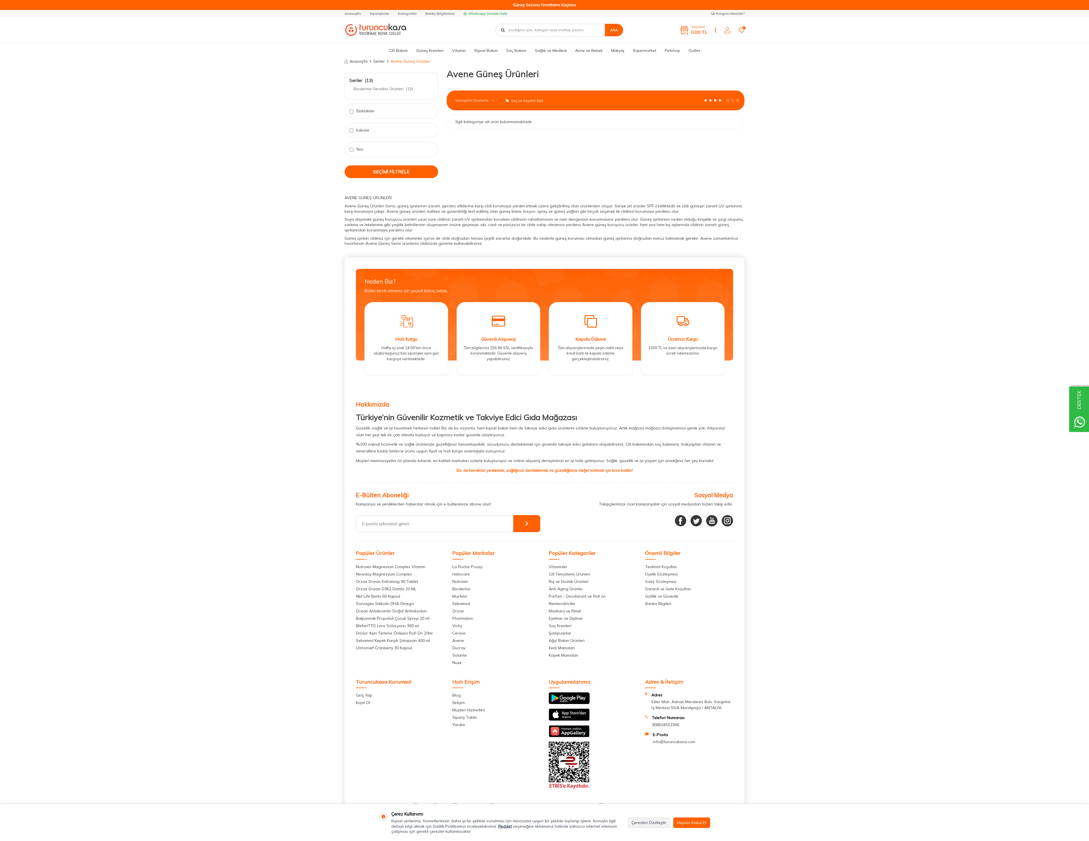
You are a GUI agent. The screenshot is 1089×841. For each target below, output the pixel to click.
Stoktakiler (365, 111)
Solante (459, 655)
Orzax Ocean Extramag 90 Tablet (387, 581)
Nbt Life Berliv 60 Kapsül (378, 596)
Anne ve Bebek (589, 50)
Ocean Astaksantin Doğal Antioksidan (391, 611)
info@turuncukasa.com (674, 741)
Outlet (694, 50)
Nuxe (457, 662)
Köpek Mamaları (563, 655)
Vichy (457, 625)
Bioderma (461, 588)
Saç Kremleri (560, 625)
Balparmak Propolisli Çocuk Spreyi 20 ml (392, 618)
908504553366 (665, 724)
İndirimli (362, 130)
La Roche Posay (467, 566)
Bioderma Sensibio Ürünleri (383, 88)
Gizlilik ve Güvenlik (661, 596)
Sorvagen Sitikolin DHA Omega (385, 603)
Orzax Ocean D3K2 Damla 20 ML (386, 588)
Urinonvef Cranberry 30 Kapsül (384, 647)
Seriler (379, 61)
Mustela (459, 596)
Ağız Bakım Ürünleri (566, 640)
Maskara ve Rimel (565, 611)
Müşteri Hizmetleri (468, 710)
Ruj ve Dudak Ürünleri (568, 581)
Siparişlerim (379, 13)
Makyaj (617, 50)
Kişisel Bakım (486, 50)
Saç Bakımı (516, 50)
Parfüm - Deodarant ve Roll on (577, 596)
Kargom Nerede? (730, 13)
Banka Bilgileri (658, 603)
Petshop (672, 50)
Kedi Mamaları (562, 647)
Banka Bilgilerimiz (440, 13)
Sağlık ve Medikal (551, 50)
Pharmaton (462, 618)
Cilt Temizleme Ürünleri (569, 574)
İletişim (458, 702)
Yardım (458, 724)
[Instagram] (727, 520)
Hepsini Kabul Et (691, 822)
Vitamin (459, 50)
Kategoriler (407, 13)
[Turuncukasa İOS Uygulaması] (569, 719)
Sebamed (461, 603)
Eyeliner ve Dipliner (566, 618)
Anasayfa (353, 13)
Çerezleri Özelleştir (649, 822)
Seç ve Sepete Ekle (526, 100)
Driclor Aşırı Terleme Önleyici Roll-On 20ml (394, 633)
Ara (614, 30)
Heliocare (461, 574)
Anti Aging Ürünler (566, 588)
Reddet (505, 826)
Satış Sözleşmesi (660, 581)
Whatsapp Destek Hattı (487, 13)
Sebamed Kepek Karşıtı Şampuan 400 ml (393, 640)
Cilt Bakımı (398, 50)
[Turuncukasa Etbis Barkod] (569, 787)
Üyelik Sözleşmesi (661, 574)
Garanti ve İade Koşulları (668, 588)
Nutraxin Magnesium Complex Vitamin (390, 566)
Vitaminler (558, 566)
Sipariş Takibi (464, 717)
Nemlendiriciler (562, 603)
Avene (458, 640)
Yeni (359, 149)
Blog (456, 695)
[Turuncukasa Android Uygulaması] (569, 702)
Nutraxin (460, 581)
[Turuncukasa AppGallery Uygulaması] (569, 735)
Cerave (458, 633)
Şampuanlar (560, 633)
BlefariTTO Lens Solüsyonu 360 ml (387, 625)
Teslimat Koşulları (661, 566)
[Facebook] (680, 520)
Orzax (458, 611)
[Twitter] (696, 520)
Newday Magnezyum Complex (384, 574)
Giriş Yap (364, 695)
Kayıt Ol (363, 702)
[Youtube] (711, 520)
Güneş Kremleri (430, 50)
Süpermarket (644, 50)
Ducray (458, 647)
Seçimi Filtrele (391, 171)
